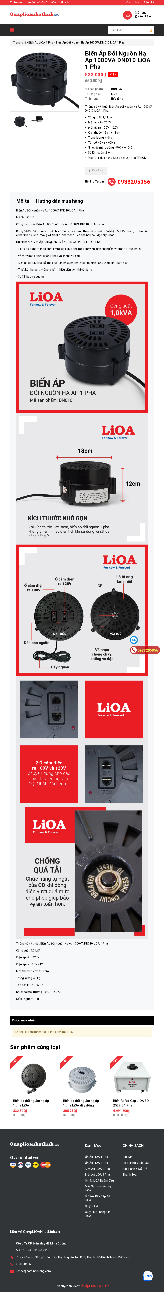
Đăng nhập (133, 2)
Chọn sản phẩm (32, 1112)
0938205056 (134, 182)
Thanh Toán (130, 1174)
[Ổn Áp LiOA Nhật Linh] (34, 14)
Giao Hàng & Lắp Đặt (136, 1162)
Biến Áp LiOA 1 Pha (97, 1168)
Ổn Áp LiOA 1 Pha (96, 1156)
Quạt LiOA (91, 1206)
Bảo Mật (128, 1156)
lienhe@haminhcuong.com (33, 1271)
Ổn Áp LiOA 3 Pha (96, 1162)
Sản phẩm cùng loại (35, 1047)
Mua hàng (132, 1112)
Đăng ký (149, 2)
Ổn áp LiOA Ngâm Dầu (99, 1180)
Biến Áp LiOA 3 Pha (97, 1174)
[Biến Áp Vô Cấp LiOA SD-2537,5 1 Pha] (132, 1078)
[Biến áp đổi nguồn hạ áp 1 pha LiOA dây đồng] (82, 1078)
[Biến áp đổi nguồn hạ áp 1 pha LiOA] (32, 1078)
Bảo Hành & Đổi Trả (135, 1168)
